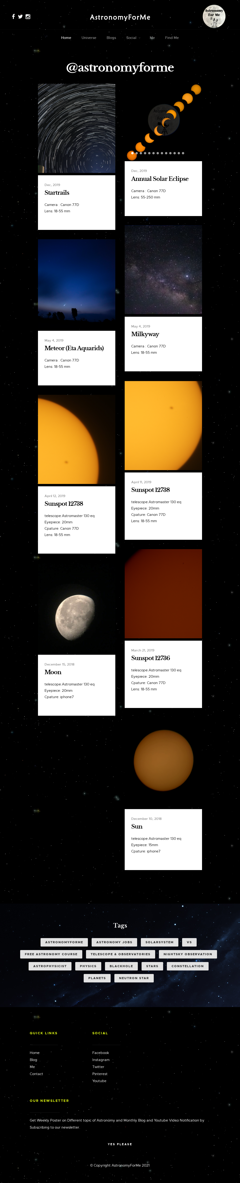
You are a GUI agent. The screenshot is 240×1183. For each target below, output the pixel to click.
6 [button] (153, 153)
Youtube (99, 1081)
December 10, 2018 (146, 819)
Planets (97, 978)
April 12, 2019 (55, 496)
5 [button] (149, 153)
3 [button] (141, 153)
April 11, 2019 (141, 482)
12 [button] (179, 153)
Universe (89, 37)
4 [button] (145, 153)
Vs (189, 942)
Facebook (100, 1053)
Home (66, 37)
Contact (36, 1074)
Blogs (111, 37)
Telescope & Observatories (120, 954)
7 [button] (158, 153)
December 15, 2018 (60, 664)
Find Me (172, 37)
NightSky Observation (188, 954)
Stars (152, 966)
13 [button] (183, 153)
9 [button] (166, 153)
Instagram (100, 1060)
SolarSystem (160, 942)
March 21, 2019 (142, 650)
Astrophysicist (50, 966)
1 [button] (132, 153)
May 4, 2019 (140, 326)
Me (152, 37)
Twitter (98, 1067)
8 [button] (162, 153)
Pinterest (100, 1074)
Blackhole (121, 966)
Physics (88, 966)
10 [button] (170, 153)
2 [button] (136, 153)
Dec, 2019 (52, 185)
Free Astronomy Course (51, 954)
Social (131, 37)
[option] (163, 122)
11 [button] (174, 153)
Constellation (188, 966)
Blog (33, 1060)
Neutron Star (134, 978)
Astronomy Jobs (114, 942)
